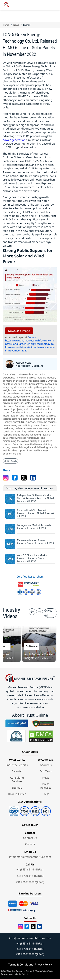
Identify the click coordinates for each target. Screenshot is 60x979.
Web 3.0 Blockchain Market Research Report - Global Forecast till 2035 (32, 558)
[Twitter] (33, 926)
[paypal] (16, 723)
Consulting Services (17, 779)
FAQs (46, 794)
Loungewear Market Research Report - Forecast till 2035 (34, 527)
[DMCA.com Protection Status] (41, 736)
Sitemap (17, 787)
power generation (14, 140)
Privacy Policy (43, 964)
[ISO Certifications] (30, 810)
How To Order (17, 794)
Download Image (19, 331)
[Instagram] (20, 926)
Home (6, 24)
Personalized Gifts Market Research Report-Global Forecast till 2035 (35, 513)
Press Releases (45, 785)
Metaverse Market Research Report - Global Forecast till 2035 (35, 542)
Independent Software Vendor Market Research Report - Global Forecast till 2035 (35, 498)
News (16, 24)
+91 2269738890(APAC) (30, 882)
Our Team (46, 771)
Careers (30, 844)
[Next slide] (39, 611)
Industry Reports (17, 765)
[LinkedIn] (39, 926)
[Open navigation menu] (54, 5)
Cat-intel (17, 771)
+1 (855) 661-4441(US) (30, 869)
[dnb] (16, 736)
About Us (46, 765)
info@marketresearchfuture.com (30, 857)
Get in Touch (10, 460)
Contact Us (30, 838)
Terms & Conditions (20, 964)
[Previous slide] (32, 611)
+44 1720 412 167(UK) (30, 876)
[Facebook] (26, 926)
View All (48, 613)
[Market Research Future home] (6, 5)
